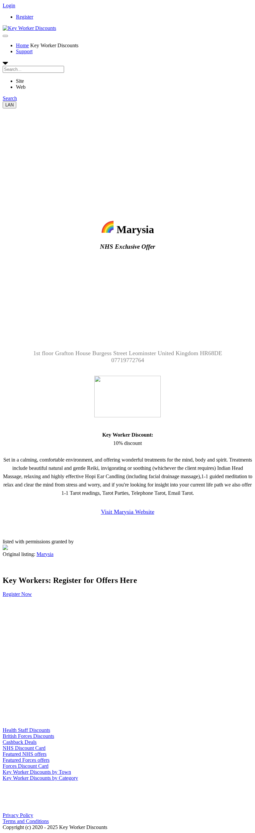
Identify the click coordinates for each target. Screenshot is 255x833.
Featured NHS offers (24, 754)
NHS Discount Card (24, 748)
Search (10, 98)
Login (9, 5)
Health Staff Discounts (26, 730)
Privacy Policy (18, 815)
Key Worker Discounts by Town (37, 772)
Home (22, 45)
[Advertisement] (127, 155)
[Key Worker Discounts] (29, 28)
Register (24, 17)
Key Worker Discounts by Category (40, 778)
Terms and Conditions (26, 821)
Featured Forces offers (26, 760)
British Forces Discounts (28, 736)
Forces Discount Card (25, 766)
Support (24, 51)
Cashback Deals (20, 742)
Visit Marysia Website (127, 511)
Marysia (45, 554)
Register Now (17, 594)
